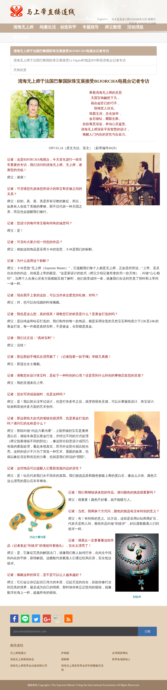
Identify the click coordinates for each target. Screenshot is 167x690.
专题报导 (90, 27)
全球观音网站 (120, 653)
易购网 (65, 659)
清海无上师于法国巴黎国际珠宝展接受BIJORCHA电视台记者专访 (61, 51)
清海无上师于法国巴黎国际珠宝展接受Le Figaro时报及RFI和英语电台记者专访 (69, 60)
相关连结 (21, 37)
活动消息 (135, 27)
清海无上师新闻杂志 (22, 659)
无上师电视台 (18, 653)
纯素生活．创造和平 (58, 27)
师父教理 (113, 27)
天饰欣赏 (19, 70)
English (101, 19)
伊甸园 (65, 653)
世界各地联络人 (121, 659)
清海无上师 (23, 27)
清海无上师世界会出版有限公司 (28, 665)
